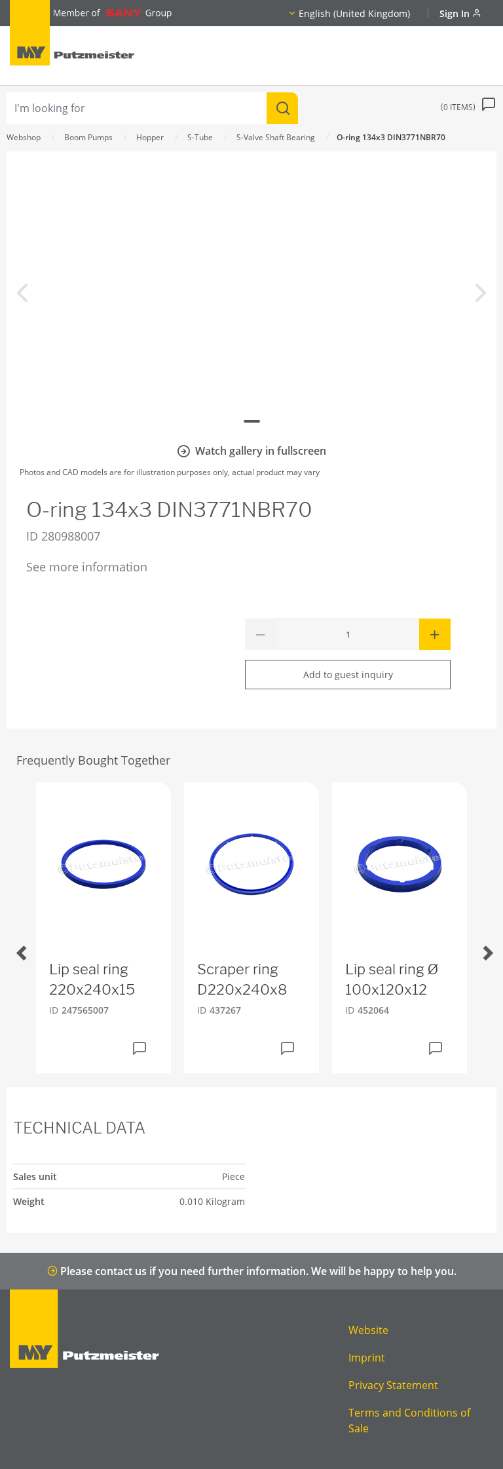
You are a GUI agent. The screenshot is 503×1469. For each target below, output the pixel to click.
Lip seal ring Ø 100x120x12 (391, 979)
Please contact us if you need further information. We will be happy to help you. (257, 1271)
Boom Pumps (88, 137)
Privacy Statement (393, 1385)
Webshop (24, 137)
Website (368, 1330)
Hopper (150, 137)
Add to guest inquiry (348, 674)
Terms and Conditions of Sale (409, 1420)
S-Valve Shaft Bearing (275, 137)
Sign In (455, 13)
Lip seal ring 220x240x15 (92, 979)
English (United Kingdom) (354, 13)
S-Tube (200, 137)
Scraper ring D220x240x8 (242, 979)
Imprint (366, 1357)
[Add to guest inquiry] (139, 1048)
